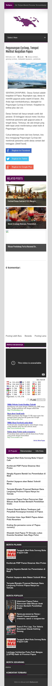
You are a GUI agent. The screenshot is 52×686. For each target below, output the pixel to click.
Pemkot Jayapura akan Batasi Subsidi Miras (26, 577)
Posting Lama (40, 336)
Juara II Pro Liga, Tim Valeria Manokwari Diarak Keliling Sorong (30, 629)
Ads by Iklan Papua (39, 440)
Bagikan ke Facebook (21, 150)
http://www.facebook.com (16, 428)
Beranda (28, 336)
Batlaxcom (34, 682)
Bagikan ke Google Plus (22, 167)
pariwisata (36, 59)
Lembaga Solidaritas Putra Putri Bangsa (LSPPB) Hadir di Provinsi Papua (24, 653)
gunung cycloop (11, 59)
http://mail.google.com (15, 419)
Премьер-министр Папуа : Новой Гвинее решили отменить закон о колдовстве (30, 616)
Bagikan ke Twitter (19, 159)
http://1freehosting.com (15, 410)
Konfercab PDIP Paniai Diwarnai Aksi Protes (26, 563)
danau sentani (33, 57)
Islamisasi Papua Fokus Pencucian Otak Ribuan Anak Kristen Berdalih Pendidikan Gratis (30, 604)
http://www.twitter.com (14, 437)
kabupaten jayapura (25, 59)
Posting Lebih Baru (14, 336)
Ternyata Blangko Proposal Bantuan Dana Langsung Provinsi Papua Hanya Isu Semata (25, 585)
